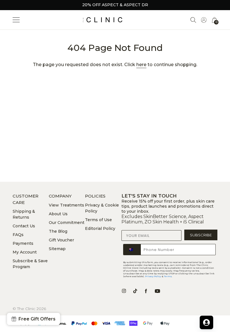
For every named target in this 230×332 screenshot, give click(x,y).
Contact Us (24, 225)
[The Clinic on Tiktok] (135, 290)
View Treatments (66, 205)
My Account (25, 252)
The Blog (58, 231)
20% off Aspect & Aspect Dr (115, 4)
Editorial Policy (100, 228)
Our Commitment (66, 222)
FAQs (18, 234)
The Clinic (26, 308)
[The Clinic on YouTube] (157, 290)
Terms (168, 276)
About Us (58, 213)
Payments (23, 243)
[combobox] (132, 249)
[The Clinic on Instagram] (124, 290)
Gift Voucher (61, 240)
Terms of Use (98, 219)
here (141, 64)
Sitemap (57, 248)
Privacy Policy (153, 276)
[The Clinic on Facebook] (146, 290)
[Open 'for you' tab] (206, 322)
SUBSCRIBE (201, 235)
